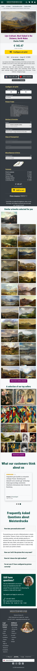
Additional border (9, 95)
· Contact (5, 629)
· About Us (5, 652)
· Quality (13, 631)
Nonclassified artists (17, 6)
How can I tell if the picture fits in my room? (18, 552)
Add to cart (19, 190)
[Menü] (2, 2)
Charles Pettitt (27, 6)
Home (2, 6)
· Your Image (14, 627)
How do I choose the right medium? (15, 558)
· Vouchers (13, 637)
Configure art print (19, 52)
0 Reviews (21, 80)
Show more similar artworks (18, 381)
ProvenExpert (15, 497)
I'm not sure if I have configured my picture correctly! (18, 565)
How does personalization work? (14, 529)
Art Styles (8, 6)
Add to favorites (27, 77)
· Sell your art (14, 629)
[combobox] (18, 97)
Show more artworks (18, 455)
